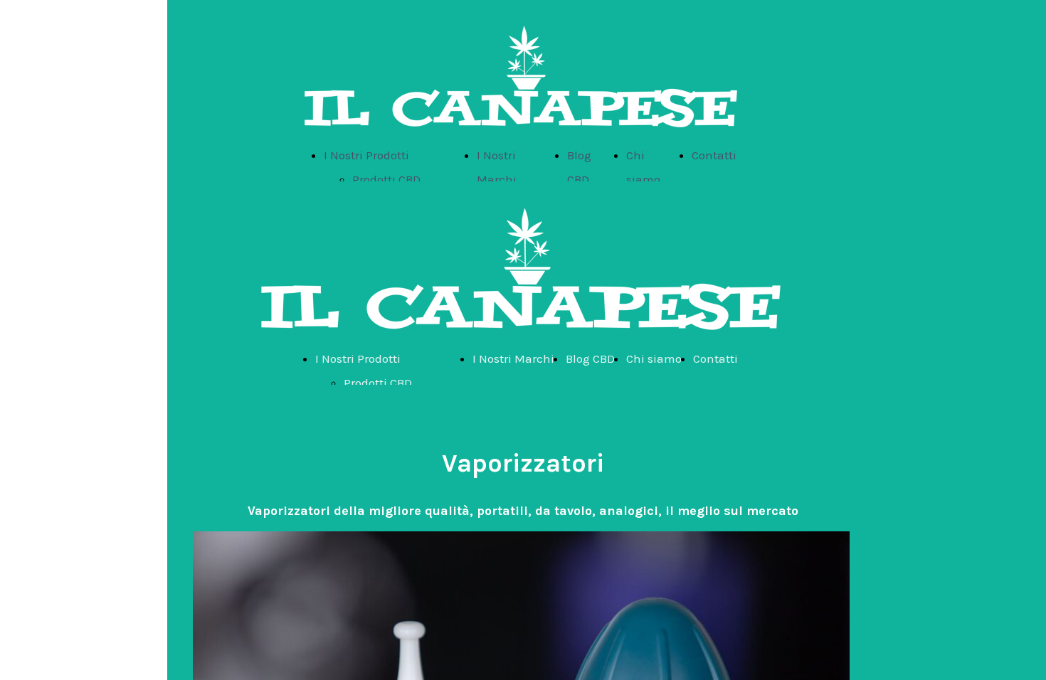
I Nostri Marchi (513, 358)
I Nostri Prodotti (366, 155)
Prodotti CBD (386, 179)
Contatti (714, 155)
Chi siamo (654, 358)
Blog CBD (590, 358)
